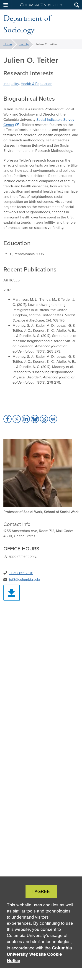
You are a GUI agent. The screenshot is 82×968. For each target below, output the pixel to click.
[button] (5, 5)
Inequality (11, 83)
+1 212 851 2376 (21, 573)
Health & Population (36, 83)
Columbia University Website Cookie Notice (39, 954)
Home (7, 44)
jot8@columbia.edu (24, 579)
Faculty (24, 44)
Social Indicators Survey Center (38, 122)
